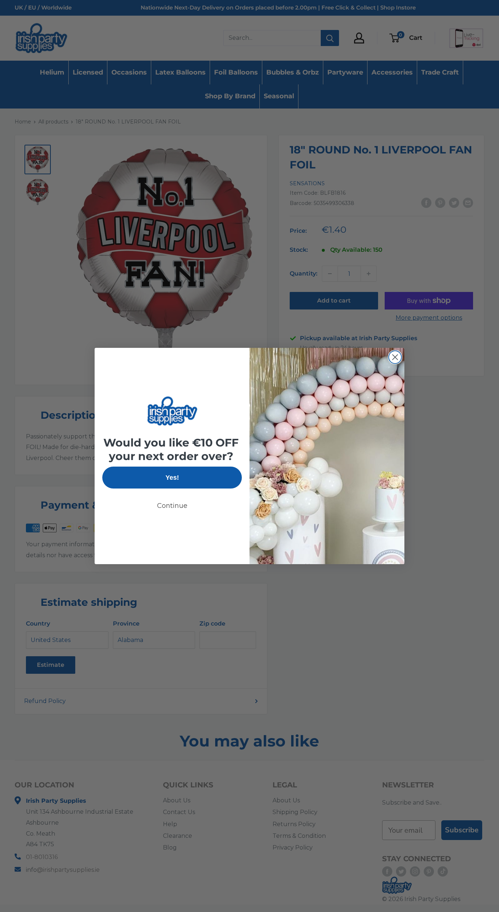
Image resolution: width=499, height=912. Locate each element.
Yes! (172, 477)
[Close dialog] (395, 357)
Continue (172, 506)
